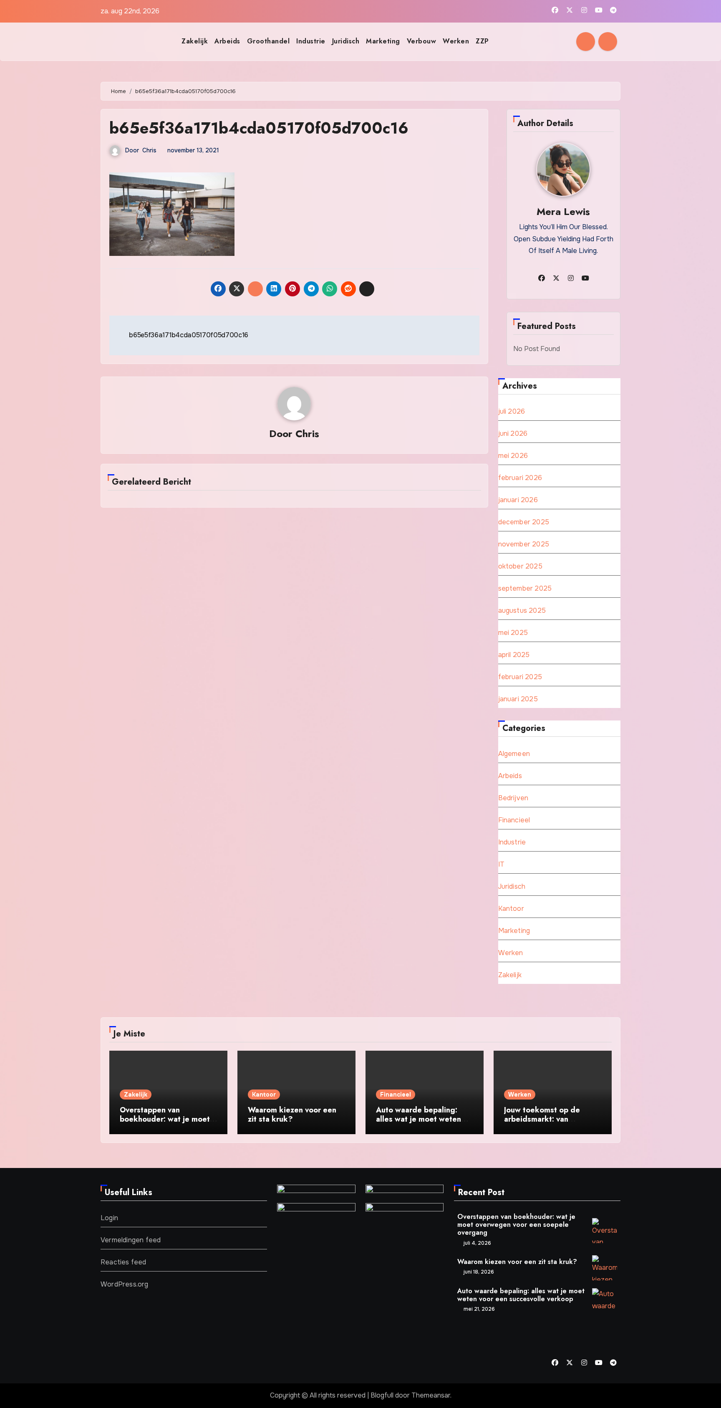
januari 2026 (518, 499)
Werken (456, 41)
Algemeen (514, 753)
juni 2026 (513, 433)
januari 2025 (518, 699)
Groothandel (268, 41)
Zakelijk (195, 41)
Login (109, 1217)
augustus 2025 (522, 610)
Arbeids (227, 41)
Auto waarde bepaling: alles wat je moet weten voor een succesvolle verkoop (418, 1124)
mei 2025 (513, 632)
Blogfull (382, 1395)
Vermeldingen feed (131, 1240)
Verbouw (421, 41)
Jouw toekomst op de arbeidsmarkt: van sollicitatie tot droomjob (547, 1119)
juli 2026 (511, 411)
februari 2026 (520, 477)
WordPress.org (125, 1284)
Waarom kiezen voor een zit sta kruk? (292, 1115)
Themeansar (430, 1395)
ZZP (482, 41)
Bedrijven (513, 798)
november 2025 (524, 544)
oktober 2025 (520, 566)
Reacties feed (123, 1262)
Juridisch (346, 41)
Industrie (310, 41)
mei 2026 (513, 455)
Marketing (383, 41)
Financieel (514, 820)
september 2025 (525, 588)
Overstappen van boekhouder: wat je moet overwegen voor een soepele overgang (165, 1124)
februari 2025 (520, 676)
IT (501, 864)
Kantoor (511, 908)
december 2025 (524, 522)
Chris (149, 150)
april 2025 (514, 654)
